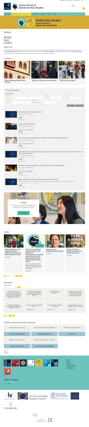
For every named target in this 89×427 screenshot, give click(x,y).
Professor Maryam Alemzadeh (10, 51)
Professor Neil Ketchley (48, 51)
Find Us (5, 350)
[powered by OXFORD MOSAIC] (44, 415)
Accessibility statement (71, 365)
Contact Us (6, 352)
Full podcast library (44, 334)
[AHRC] (33, 396)
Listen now (71, 334)
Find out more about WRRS (44, 346)
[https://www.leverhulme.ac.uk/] (10, 405)
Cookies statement (70, 368)
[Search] (84, 8)
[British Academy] (59, 396)
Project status (7, 285)
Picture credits (69, 364)
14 (14, 275)
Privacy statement (70, 367)
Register (39, 245)
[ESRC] (75, 396)
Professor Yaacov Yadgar (76, 51)
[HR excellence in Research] (9, 396)
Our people (22, 213)
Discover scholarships (16, 334)
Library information (16, 346)
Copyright (68, 362)
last (20, 275)
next (17, 275)
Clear (19, 287)
